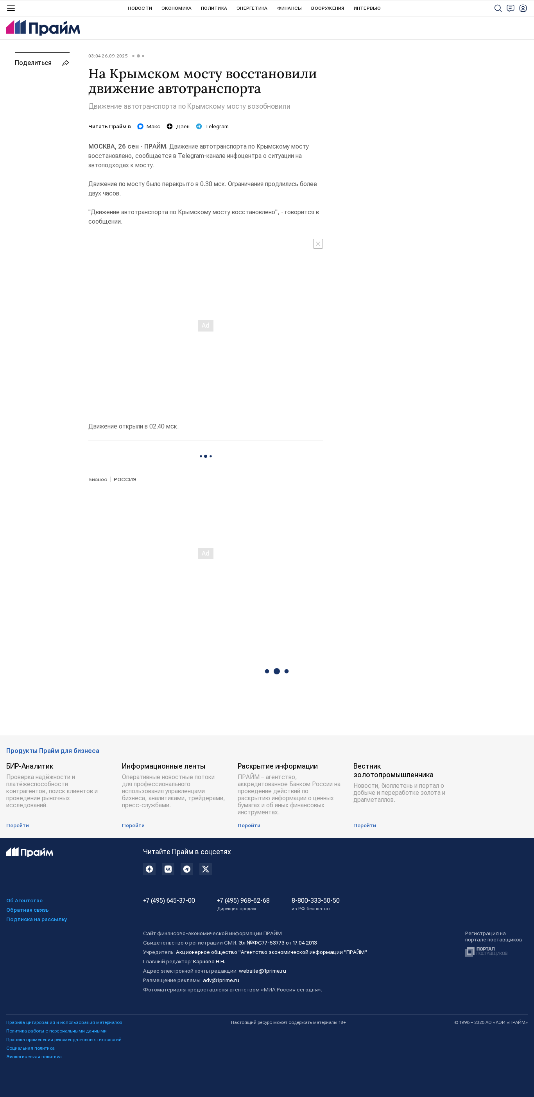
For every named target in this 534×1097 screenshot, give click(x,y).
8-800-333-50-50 (316, 904)
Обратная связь (27, 910)
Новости (140, 8)
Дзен (183, 126)
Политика (214, 8)
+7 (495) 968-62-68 (243, 904)
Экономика (176, 8)
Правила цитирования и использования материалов (64, 1022)
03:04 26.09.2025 (108, 56)
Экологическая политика (34, 1056)
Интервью (367, 8)
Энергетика (252, 8)
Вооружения (327, 8)
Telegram (217, 126)
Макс (153, 126)
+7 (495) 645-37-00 (169, 900)
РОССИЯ (125, 479)
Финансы (289, 8)
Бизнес (97, 479)
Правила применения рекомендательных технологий (64, 1039)
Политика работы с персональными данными (56, 1031)
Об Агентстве (24, 900)
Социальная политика (30, 1048)
